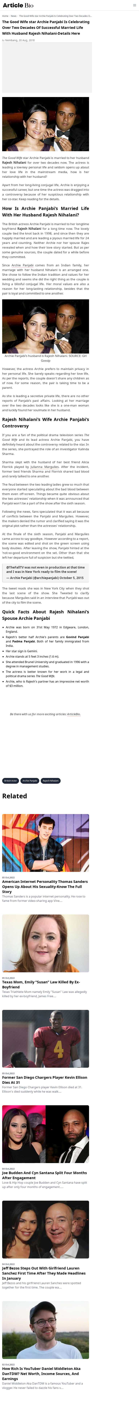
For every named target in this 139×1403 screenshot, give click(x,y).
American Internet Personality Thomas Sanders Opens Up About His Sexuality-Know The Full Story (45, 886)
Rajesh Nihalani (50, 780)
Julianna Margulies (44, 467)
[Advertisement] (47, 67)
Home (5, 16)
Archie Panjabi (22, 265)
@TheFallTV (15, 567)
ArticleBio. (74, 714)
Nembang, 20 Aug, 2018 (18, 40)
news (13, 16)
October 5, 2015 (72, 578)
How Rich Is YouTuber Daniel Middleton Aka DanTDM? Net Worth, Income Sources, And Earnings (41, 1373)
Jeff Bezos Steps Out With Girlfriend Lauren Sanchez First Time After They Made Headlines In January (44, 1273)
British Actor (10, 780)
